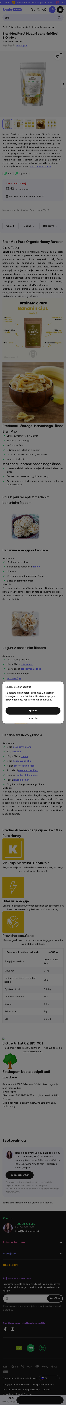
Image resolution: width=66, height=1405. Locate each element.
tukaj (49, 699)
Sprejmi (33, 711)
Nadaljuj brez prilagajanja (18, 687)
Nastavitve (33, 718)
